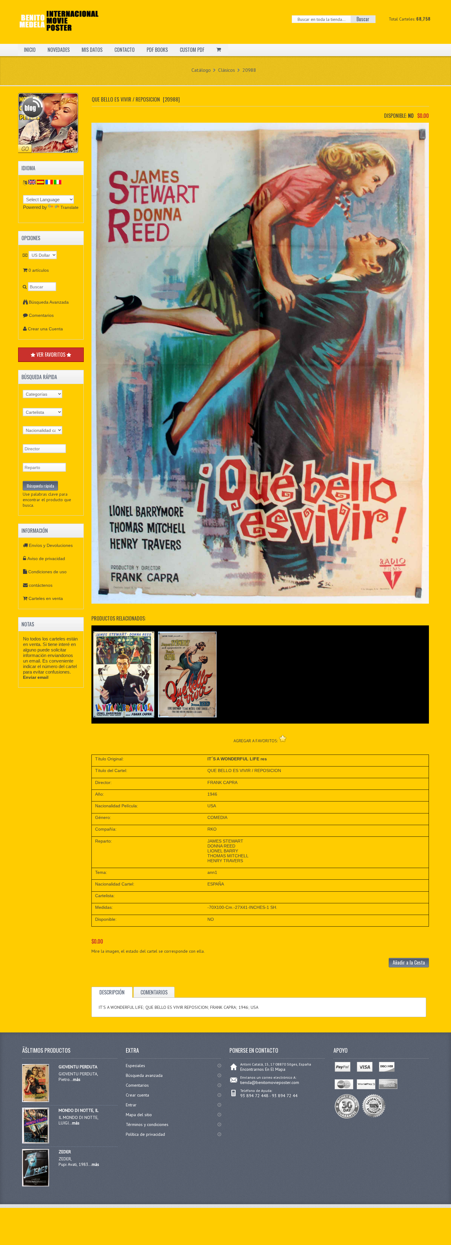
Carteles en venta (46, 598)
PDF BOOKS (157, 49)
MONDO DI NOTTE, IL (78, 1110)
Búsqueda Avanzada (49, 302)
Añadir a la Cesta (409, 962)
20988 (249, 70)
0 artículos (39, 270)
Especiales (135, 1065)
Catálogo (201, 70)
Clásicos (226, 70)
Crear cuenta (137, 1095)
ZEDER (65, 1152)
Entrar (131, 1105)
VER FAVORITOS (51, 354)
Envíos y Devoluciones (51, 545)
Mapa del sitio (139, 1114)
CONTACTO (124, 49)
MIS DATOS (92, 49)
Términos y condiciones (147, 1124)
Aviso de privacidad (46, 558)
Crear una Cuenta (45, 328)
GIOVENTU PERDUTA (78, 1067)
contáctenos (40, 585)
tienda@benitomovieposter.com (269, 1082)
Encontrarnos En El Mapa (262, 1069)
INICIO (30, 49)
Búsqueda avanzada (144, 1075)
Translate (69, 207)
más (76, 1079)
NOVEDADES (59, 49)
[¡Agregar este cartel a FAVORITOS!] (283, 738)
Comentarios (41, 315)
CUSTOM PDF (192, 49)
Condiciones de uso (47, 571)
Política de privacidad (145, 1134)
